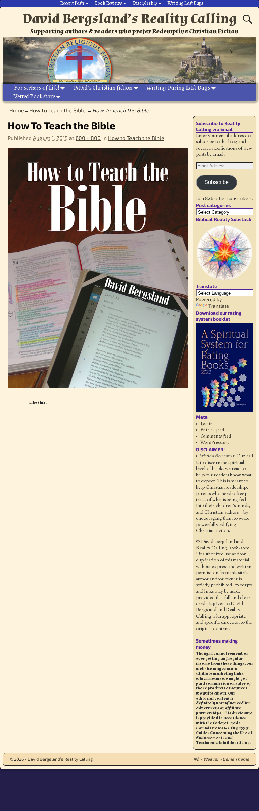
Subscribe (216, 182)
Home (16, 110)
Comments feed (216, 436)
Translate (218, 306)
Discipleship (145, 3)
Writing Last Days (185, 3)
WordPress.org (215, 443)
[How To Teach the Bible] (98, 272)
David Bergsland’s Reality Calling (130, 18)
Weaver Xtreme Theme (226, 759)
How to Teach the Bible (136, 138)
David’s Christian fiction (103, 88)
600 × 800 (88, 138)
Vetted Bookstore (34, 96)
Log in (207, 424)
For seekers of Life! (36, 88)
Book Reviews (108, 3)
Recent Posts (72, 3)
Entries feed (212, 430)
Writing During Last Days (178, 88)
